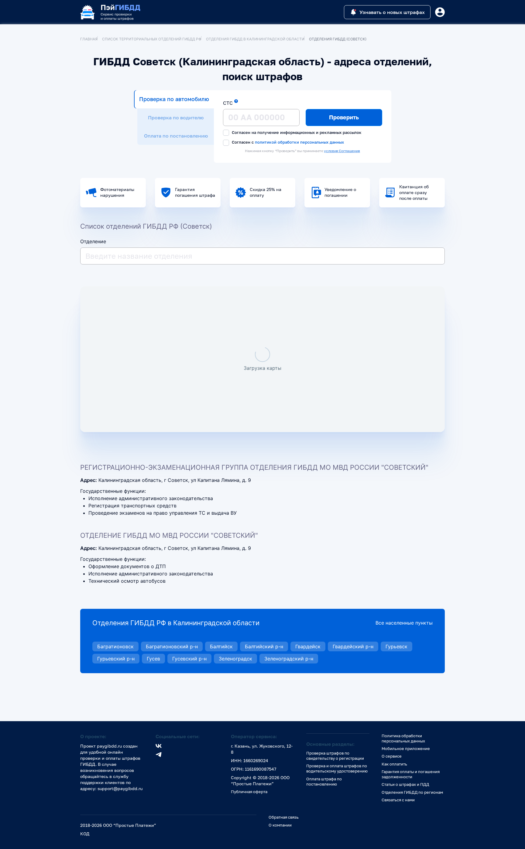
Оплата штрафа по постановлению (324, 781)
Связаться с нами (398, 799)
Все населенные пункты (404, 623)
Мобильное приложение (406, 748)
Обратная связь (284, 817)
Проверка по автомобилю (174, 99)
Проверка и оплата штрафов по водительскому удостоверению (337, 768)
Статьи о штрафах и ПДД (405, 784)
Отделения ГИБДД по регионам (412, 792)
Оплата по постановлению (176, 136)
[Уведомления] (440, 12)
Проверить (344, 117)
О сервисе (392, 756)
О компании (280, 825)
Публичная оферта (249, 791)
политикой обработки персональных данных (299, 142)
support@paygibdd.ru (120, 788)
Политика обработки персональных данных (403, 738)
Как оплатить (394, 764)
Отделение (93, 241)
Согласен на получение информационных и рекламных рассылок (296, 132)
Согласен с (287, 142)
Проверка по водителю (176, 117)
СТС (228, 103)
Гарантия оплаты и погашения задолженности (411, 774)
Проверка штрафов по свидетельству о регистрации (335, 756)
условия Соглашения (342, 150)
